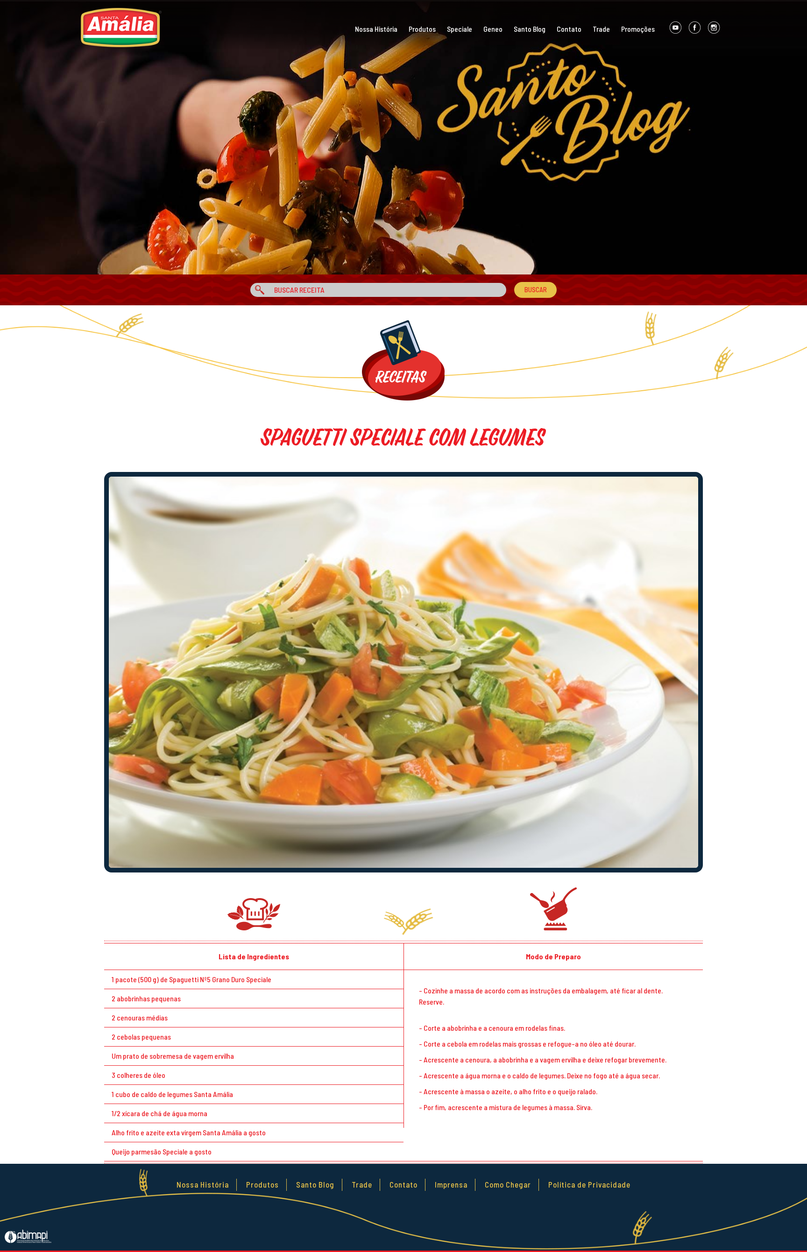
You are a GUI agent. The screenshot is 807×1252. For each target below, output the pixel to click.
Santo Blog (529, 28)
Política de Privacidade (589, 1184)
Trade (601, 28)
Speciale (459, 28)
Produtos (422, 28)
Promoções (638, 28)
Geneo (493, 28)
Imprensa (451, 1184)
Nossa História (376, 28)
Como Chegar (508, 1184)
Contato (569, 28)
